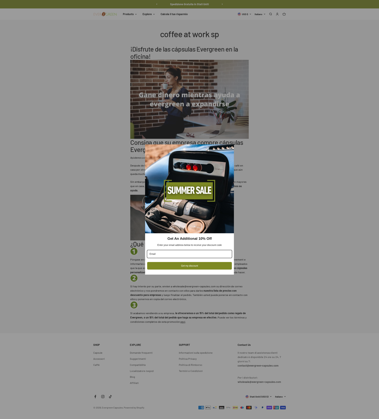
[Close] (230, 148)
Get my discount (189, 266)
